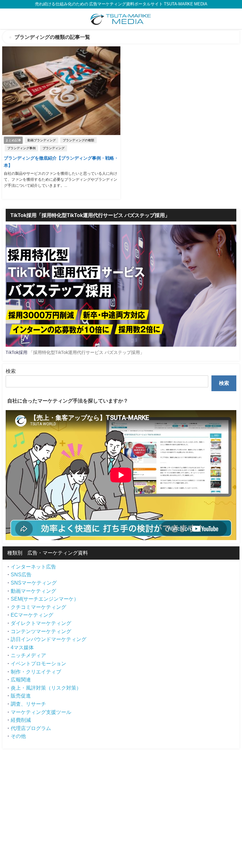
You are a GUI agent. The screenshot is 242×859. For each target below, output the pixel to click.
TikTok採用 (16, 352)
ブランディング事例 (21, 148)
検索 (11, 371)
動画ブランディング (41, 140)
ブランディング (54, 148)
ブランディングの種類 (78, 140)
